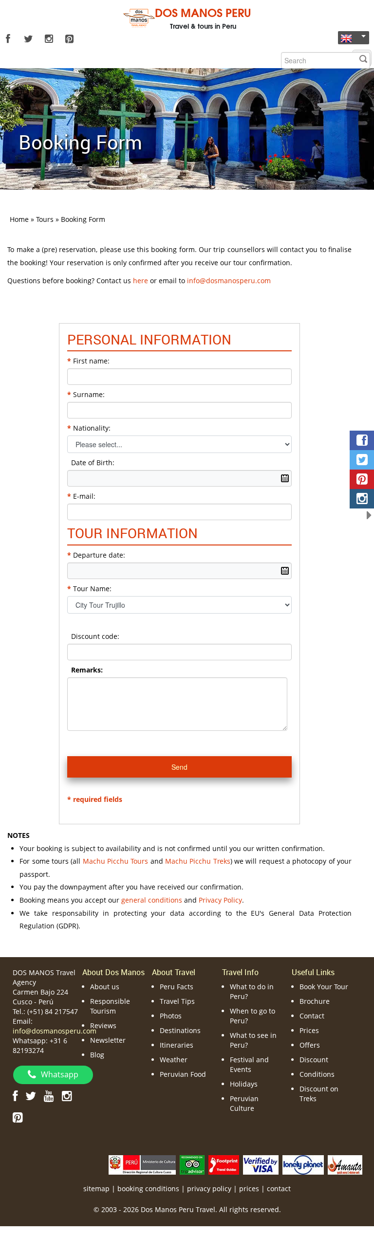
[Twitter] (28, 39)
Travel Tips (177, 1001)
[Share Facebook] (362, 440)
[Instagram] (48, 39)
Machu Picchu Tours (116, 861)
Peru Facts (176, 986)
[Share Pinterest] (362, 479)
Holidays (244, 1084)
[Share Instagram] (362, 498)
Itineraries (176, 1045)
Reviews (103, 1025)
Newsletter (108, 1040)
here (140, 280)
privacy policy (209, 1188)
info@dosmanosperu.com (54, 1030)
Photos (171, 1015)
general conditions (151, 900)
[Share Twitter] (362, 460)
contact (279, 1188)
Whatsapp (59, 1074)
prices (249, 1188)
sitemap (96, 1188)
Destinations (180, 1030)
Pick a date (285, 478)
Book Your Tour (323, 986)
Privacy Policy (220, 900)
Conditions (317, 1074)
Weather (173, 1059)
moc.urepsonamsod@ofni (229, 280)
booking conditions (148, 1188)
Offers (309, 1045)
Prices (309, 1030)
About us (104, 986)
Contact (311, 1015)
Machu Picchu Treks (197, 861)
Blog (97, 1054)
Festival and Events (249, 1064)
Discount (313, 1059)
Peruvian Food (183, 1074)
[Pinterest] (69, 39)
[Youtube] (49, 1096)
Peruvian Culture (244, 1103)
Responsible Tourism (110, 1006)
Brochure (314, 1001)
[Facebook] (8, 39)
